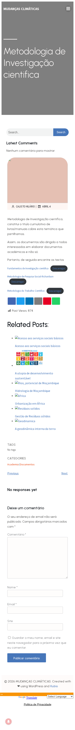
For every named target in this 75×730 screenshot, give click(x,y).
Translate (31, 697)
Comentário (16, 534)
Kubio (54, 686)
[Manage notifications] (8, 721)
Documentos (27, 464)
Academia (13, 464)
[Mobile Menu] (68, 8)
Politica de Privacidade (37, 704)
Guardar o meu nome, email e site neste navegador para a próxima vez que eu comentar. (36, 642)
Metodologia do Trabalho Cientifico (26, 290)
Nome (12, 587)
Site (10, 621)
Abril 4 (46, 206)
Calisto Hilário (25, 206)
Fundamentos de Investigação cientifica (27, 268)
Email (12, 604)
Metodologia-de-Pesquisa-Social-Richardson (30, 276)
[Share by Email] (38, 301)
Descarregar (59, 268)
